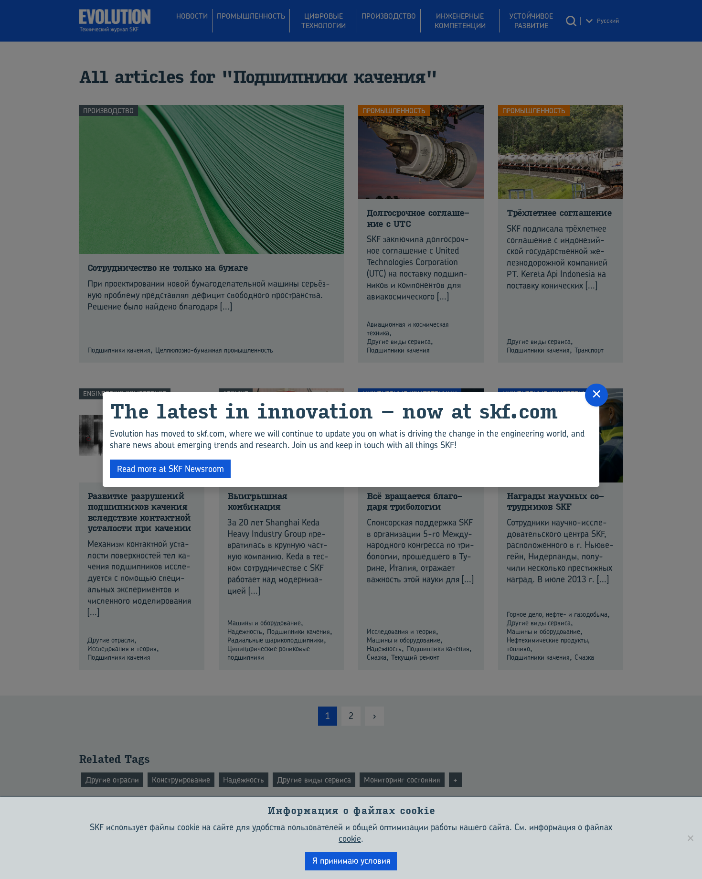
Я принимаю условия (351, 861)
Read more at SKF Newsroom (170, 469)
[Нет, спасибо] (690, 838)
